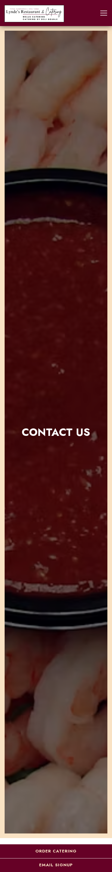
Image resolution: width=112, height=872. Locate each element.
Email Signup (56, 865)
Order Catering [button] (56, 851)
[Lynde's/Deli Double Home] (34, 13)
